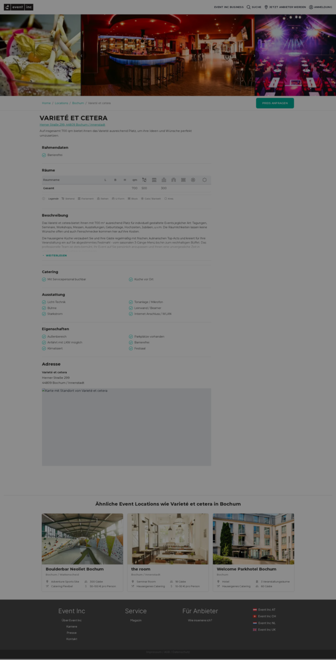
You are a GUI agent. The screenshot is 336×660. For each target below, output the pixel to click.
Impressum (154, 652)
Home (46, 103)
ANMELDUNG (323, 7)
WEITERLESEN (56, 255)
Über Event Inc (72, 620)
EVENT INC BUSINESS (229, 7)
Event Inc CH (267, 616)
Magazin (136, 620)
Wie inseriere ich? (200, 620)
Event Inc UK (267, 629)
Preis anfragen (275, 103)
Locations (61, 103)
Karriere (71, 626)
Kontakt (71, 639)
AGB (167, 652)
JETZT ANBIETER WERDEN (287, 7)
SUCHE (256, 7)
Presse (72, 632)
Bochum (78, 103)
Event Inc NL (267, 623)
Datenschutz (181, 652)
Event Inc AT (267, 609)
